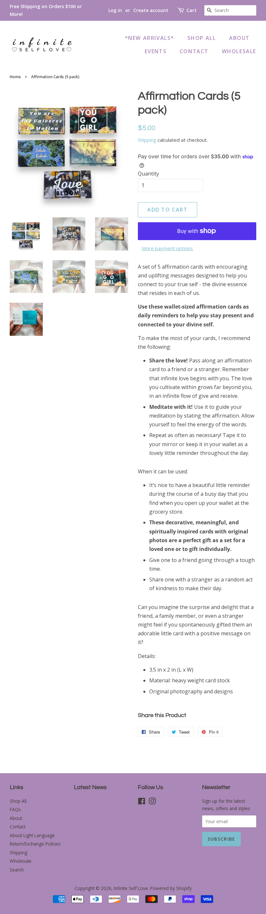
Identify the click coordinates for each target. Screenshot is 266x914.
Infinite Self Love (131, 888)
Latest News (90, 787)
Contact (194, 51)
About (239, 38)
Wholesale (239, 51)
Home (15, 76)
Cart (192, 10)
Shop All (201, 38)
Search (17, 870)
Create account (150, 10)
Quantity (148, 173)
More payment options (167, 248)
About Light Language (32, 835)
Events (156, 51)
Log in (115, 10)
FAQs (15, 809)
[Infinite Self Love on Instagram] (152, 802)
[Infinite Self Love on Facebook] (141, 802)
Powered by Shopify (171, 888)
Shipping (147, 140)
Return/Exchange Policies (35, 844)
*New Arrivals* (149, 38)
